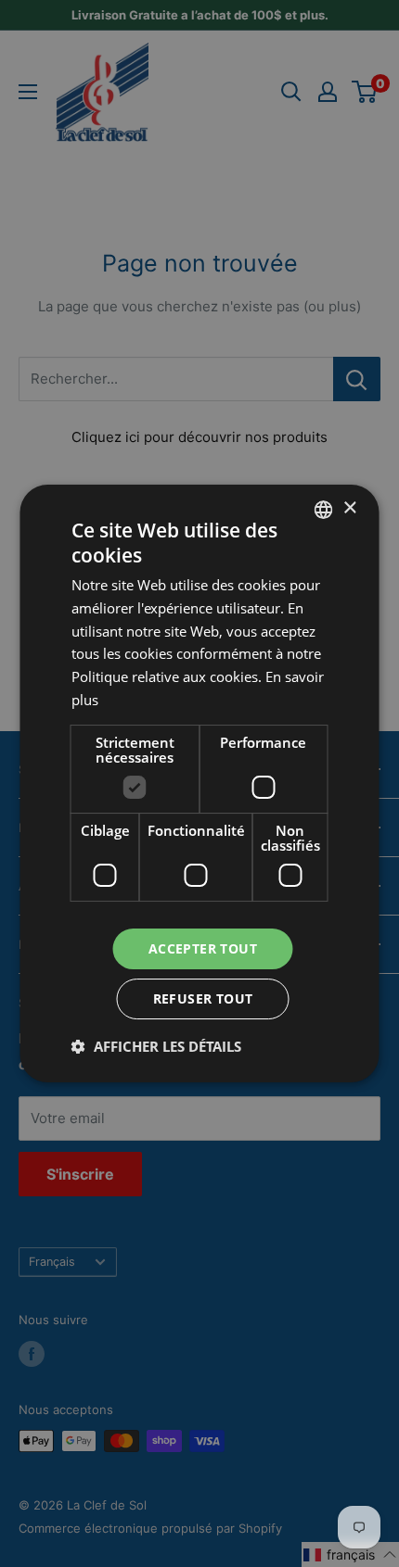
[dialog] (199, 783)
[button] (156, 1046)
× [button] (349, 508)
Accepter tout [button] (202, 948)
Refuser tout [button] (203, 998)
